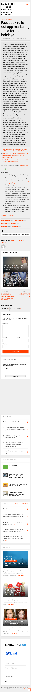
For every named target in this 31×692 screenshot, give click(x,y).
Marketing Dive (24, 165)
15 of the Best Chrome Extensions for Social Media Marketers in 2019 (17, 494)
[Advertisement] (15, 396)
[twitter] (6, 681)
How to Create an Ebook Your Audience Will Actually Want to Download (14, 267)
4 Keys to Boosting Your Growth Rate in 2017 (24, 294)
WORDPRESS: (5, 308)
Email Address (7, 369)
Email (18, 337)
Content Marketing (10, 560)
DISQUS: (19, 308)
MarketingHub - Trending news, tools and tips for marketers (8, 9)
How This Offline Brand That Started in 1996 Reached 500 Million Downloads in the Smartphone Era (15, 155)
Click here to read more (7, 215)
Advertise (14, 668)
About (6, 668)
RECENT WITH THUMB (10, 460)
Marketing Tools (10, 587)
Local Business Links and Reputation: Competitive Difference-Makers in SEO (16, 476)
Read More (21, 575)
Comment (5, 323)
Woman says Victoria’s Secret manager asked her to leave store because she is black (7, 296)
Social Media (13, 465)
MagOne (24, 688)
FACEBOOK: (12, 308)
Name (4, 337)
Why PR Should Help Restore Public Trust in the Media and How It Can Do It (15, 592)
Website (4, 344)
